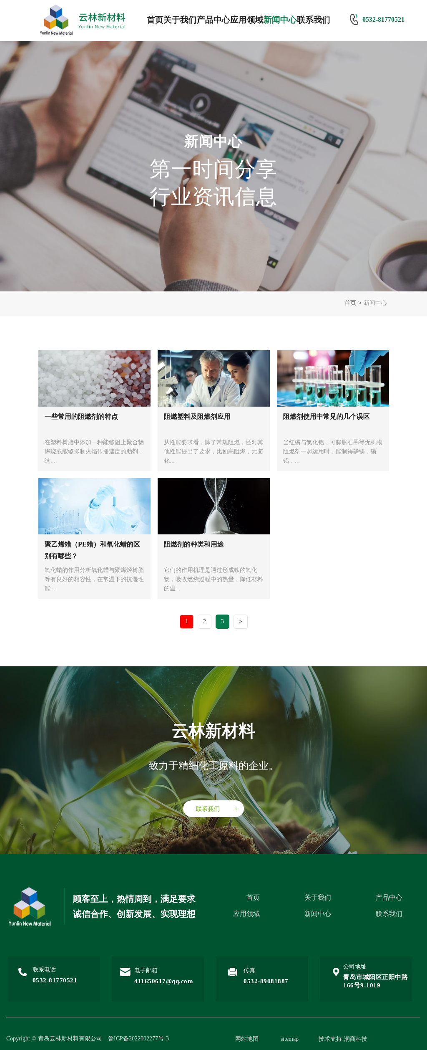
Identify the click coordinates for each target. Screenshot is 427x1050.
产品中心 (213, 19)
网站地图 (247, 1039)
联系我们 (313, 19)
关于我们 (180, 19)
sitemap (290, 1039)
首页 (155, 19)
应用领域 (247, 19)
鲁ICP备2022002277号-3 (138, 1038)
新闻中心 (280, 19)
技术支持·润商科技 (343, 1039)
